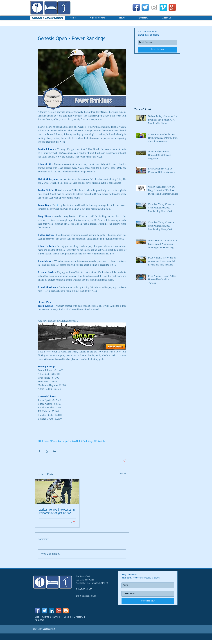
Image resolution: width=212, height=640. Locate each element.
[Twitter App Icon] (145, 7)
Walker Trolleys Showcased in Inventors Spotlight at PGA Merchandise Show (57, 511)
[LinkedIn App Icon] (51, 610)
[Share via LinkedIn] (54, 451)
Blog (37, 616)
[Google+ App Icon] (172, 7)
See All (123, 473)
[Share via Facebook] (39, 451)
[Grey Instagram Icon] (154, 7)
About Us (39, 619)
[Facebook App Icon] (136, 7)
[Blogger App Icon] (66, 610)
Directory (78, 616)
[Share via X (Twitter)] (46, 451)
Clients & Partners (51, 616)
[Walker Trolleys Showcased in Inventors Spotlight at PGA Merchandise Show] (57, 491)
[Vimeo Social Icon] (163, 7)
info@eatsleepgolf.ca (86, 595)
